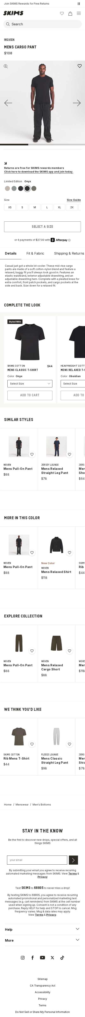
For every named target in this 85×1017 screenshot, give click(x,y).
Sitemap (43, 979)
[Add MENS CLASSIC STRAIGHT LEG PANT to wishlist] (69, 744)
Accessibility (42, 992)
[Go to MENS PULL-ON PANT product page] (19, 446)
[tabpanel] (42, 275)
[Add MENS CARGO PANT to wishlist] (79, 66)
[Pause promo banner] (79, 3)
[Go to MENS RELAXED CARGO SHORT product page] (56, 643)
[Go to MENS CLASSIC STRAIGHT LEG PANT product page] (56, 736)
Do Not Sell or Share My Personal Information (42, 1011)
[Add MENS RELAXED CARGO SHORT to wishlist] (69, 651)
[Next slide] (76, 103)
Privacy (42, 998)
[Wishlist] (61, 13)
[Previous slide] (8, 103)
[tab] (10, 253)
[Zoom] (6, 66)
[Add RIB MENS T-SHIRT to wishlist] (32, 744)
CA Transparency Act (42, 985)
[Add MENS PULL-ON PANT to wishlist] (32, 454)
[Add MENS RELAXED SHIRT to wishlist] (69, 552)
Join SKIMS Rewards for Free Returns (26, 3)
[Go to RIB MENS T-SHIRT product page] (19, 736)
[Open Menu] (79, 13)
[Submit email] (73, 860)
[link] (7, 188)
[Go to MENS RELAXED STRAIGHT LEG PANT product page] (56, 446)
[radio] (10, 207)
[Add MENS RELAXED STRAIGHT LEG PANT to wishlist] (69, 454)
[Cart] (70, 13)
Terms (42, 1005)
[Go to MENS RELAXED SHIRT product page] (56, 545)
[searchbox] (46, 24)
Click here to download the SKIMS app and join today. (38, 171)
